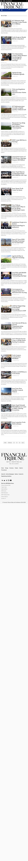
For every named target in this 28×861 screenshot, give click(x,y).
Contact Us (4, 1)
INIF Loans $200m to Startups (19, 141)
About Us (2, 1)
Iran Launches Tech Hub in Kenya (18, 423)
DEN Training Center (5, 494)
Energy (6, 468)
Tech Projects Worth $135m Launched (19, 38)
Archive (5, 1)
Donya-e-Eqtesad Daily (5, 485)
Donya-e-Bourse (4, 496)
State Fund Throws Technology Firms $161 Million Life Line (19, 173)
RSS (7, 1)
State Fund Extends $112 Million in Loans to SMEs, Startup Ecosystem (19, 407)
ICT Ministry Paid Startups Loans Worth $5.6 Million (19, 22)
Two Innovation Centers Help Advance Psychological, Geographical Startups (19, 57)
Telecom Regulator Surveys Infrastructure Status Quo (19, 92)
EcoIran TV (3, 498)
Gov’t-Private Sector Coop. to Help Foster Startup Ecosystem (19, 340)
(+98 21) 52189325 (15, 463)
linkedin (8, 1)
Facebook (11, 1)
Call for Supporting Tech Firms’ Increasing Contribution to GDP (19, 308)
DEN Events (3, 490)
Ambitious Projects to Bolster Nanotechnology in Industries (19, 225)
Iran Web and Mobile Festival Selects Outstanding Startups (19, 274)
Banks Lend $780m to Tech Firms (19, 372)
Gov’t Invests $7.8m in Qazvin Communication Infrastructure (19, 325)
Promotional (4, 470)
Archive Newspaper (10, 474)
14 (19, 442)
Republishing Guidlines (6, 476)
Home (1, 1)
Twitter (10, 1)
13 (16, 442)
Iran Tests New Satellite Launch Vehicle (17, 390)
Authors (16, 474)
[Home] (12, 5)
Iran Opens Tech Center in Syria (17, 189)
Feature (16, 468)
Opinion (21, 468)
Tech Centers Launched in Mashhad (16, 357)
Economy (12, 468)
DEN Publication (4, 492)
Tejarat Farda (4, 487)
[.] (2, 480)
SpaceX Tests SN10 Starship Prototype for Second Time (18, 241)
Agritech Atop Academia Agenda (18, 73)
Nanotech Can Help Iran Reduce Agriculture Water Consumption (18, 125)
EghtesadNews (4, 489)
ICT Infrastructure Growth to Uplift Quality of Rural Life (19, 108)
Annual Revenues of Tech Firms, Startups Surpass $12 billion (19, 158)
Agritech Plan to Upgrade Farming (18, 256)
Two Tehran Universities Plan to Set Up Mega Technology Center (18, 207)
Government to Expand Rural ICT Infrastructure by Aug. (19, 291)
